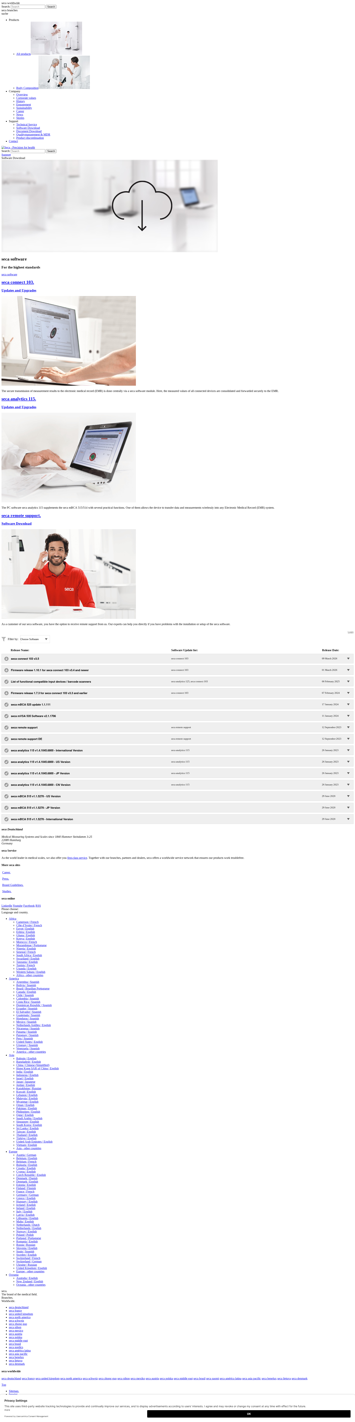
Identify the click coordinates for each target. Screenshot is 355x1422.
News (19, 114)
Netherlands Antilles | (33, 1025)
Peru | (24, 1038)
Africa (12, 918)
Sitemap (14, 1391)
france (15, 1310)
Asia (11, 1055)
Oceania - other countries (30, 1284)
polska (15, 1337)
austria (15, 1333)
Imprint (13, 1394)
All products (23, 53)
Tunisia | (25, 965)
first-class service (77, 857)
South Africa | (29, 955)
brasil (15, 1343)
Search (51, 6)
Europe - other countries (30, 1271)
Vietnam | (26, 1145)
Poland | (25, 1234)
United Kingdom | (31, 1268)
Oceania (13, 1274)
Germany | (27, 1194)
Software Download (28, 127)
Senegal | (26, 951)
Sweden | (26, 1254)
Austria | (26, 1154)
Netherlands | (28, 1224)
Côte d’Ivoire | (29, 925)
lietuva (15, 1360)
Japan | (25, 1081)
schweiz (16, 1320)
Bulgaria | (26, 1164)
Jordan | (25, 1085)
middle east (18, 1340)
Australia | (27, 1278)
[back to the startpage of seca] (18, 147)
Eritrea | (25, 932)
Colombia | (27, 998)
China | (32, 1065)
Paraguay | (27, 1035)
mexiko (138, 1378)
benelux (16, 1357)
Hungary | (27, 1201)
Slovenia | (26, 1248)
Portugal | (28, 1238)
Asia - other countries (28, 1148)
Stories (20, 117)
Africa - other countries (29, 975)
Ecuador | (26, 1008)
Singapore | (27, 1121)
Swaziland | (27, 958)
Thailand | (27, 1135)
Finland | (26, 1188)
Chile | (25, 995)
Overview (22, 94)
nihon (15, 1327)
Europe (13, 1151)
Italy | (24, 1211)
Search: (5, 6)
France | (25, 1191)
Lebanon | (27, 1095)
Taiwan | (26, 1131)
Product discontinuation (30, 137)
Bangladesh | (28, 1061)
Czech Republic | (31, 1174)
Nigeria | (26, 948)
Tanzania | (27, 961)
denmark (17, 1363)
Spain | (25, 1251)
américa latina (20, 1350)
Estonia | (26, 1184)
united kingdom (21, 1314)
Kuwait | (26, 1091)
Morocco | (26, 942)
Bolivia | (26, 985)
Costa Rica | (28, 1001)
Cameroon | (27, 922)
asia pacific (18, 1353)
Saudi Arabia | (29, 1118)
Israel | (24, 1078)
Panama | (26, 1031)
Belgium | (26, 1158)
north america (20, 1317)
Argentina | (27, 981)
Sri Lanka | (27, 1128)
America (14, 978)
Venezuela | (28, 1048)
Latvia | (25, 1214)
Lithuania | (27, 1218)
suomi (212, 1378)
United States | (29, 1041)
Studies (6, 891)
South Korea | (29, 1125)
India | (24, 1071)
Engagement (23, 104)
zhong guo (18, 1323)
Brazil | (33, 988)
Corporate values (26, 97)
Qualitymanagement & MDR (33, 134)
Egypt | (25, 928)
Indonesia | (27, 1075)
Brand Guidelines (12, 885)
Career (20, 111)
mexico (16, 1330)
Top (3, 1384)
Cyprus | (26, 1171)
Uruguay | (27, 1045)
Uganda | (26, 968)
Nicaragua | (28, 1028)
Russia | (25, 1244)
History (20, 101)
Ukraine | (26, 1264)
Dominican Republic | (34, 1005)
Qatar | (25, 1115)
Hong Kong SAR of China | (37, 1068)
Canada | (26, 991)
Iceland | (26, 1204)
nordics (16, 1347)
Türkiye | (26, 1138)
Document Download (29, 131)
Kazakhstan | (28, 1088)
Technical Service (26, 124)
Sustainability (24, 107)
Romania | (27, 1241)
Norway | (26, 1231)
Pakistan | (26, 1108)
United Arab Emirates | (34, 1141)
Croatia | (26, 1168)
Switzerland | (28, 1258)
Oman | (25, 1105)
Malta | (25, 1221)
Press (5, 878)
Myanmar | (27, 1101)
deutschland (18, 1307)
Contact (13, 141)
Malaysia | (27, 1098)
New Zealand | (29, 1281)
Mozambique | (31, 945)
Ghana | (25, 935)
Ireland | (25, 1208)
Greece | (26, 1198)
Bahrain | (26, 1058)
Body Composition (27, 87)
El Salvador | (28, 1011)
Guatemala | (28, 1015)
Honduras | (27, 1018)
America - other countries (31, 1051)
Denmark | (27, 1178)
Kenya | (25, 938)
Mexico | (26, 1021)
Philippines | (28, 1111)
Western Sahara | (30, 971)
